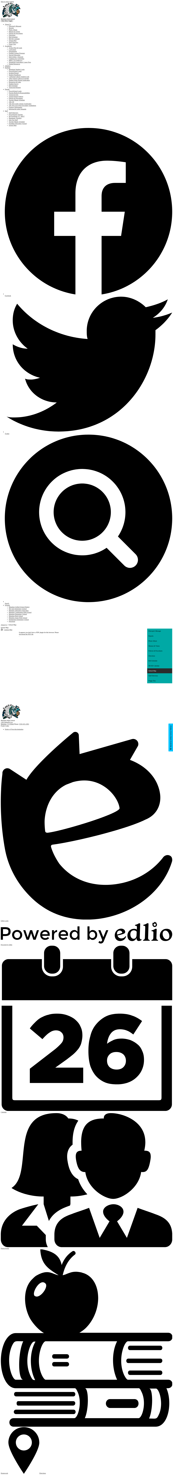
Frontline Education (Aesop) (18, 123)
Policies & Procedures (16, 33)
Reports (11, 28)
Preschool (12, 621)
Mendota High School (16, 616)
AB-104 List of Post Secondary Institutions (22, 105)
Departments (13, 51)
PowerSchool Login (15, 71)
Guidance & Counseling (16, 59)
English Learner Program (17, 53)
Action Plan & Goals (15, 48)
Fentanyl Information (15, 107)
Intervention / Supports (16, 57)
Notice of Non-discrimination (14, 729)
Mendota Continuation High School (20, 612)
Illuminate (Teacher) (15, 118)
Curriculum (12, 49)
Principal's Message (15, 26)
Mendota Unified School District (19, 607)
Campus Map (8, 630)
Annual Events (13, 95)
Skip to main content (7, 2)
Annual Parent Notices (16, 96)
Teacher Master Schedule (17, 100)
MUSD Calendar (14, 39)
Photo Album (13, 30)
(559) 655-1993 (24, 724)
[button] (8, 24)
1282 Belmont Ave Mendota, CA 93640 (7, 723)
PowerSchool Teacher (16, 114)
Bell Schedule (13, 37)
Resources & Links (15, 82)
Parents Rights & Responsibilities (19, 93)
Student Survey (14, 84)
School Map (13, 40)
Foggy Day (12, 44)
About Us (4, 625)
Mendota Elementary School (18, 614)
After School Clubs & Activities (19, 78)
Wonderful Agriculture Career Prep (20, 62)
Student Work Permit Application (19, 80)
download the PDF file (26, 634)
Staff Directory (13, 42)
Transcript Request (15, 87)
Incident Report (14, 73)
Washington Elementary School (19, 619)
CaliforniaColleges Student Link (19, 77)
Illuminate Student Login (17, 69)
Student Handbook (15, 75)
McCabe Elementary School (18, 609)
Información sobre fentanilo (17, 109)
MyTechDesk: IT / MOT (17, 116)
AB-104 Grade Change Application (20, 104)
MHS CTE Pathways (15, 60)
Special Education (14, 55)
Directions (12, 35)
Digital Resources (14, 64)
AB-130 (11, 102)
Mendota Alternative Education (19, 610)
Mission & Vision (14, 31)
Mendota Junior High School (18, 618)
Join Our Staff (13, 120)
